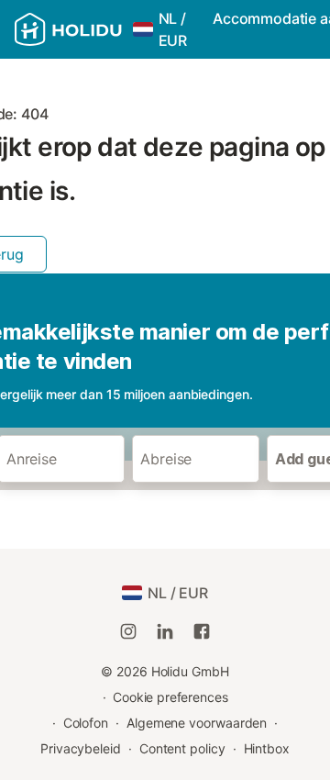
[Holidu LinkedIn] (165, 631)
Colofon (85, 722)
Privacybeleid (80, 748)
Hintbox (267, 748)
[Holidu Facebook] (201, 631)
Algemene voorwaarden (196, 722)
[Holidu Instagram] (128, 631)
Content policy (182, 748)
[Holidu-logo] (68, 29)
